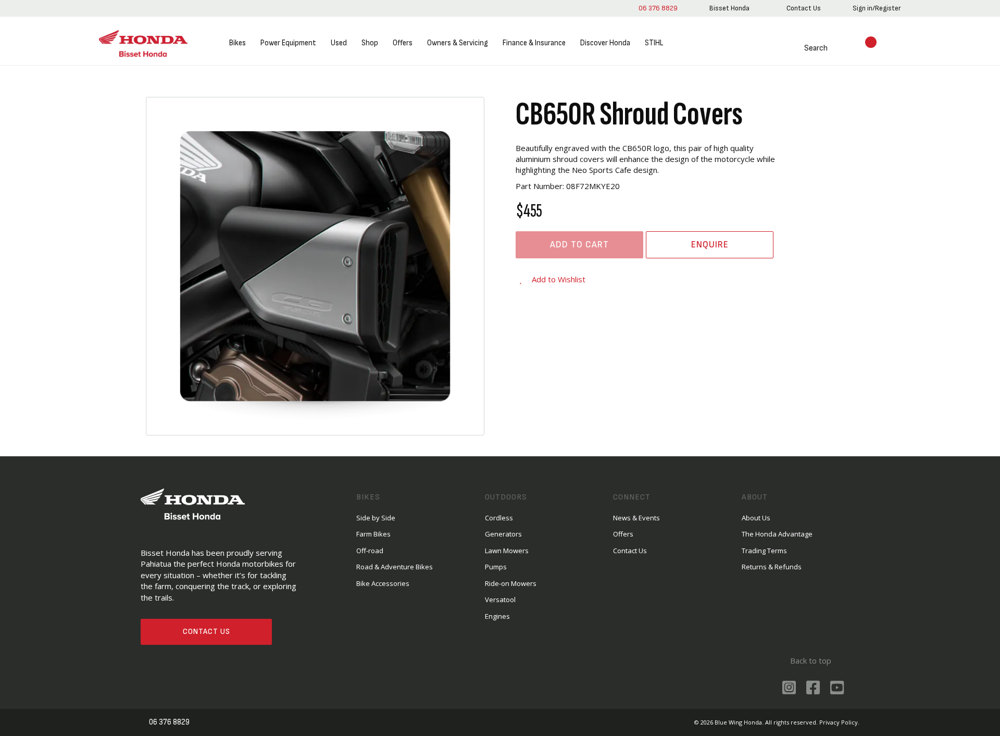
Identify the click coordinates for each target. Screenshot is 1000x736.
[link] (729, 8)
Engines (497, 616)
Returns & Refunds (772, 566)
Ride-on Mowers (510, 583)
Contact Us (206, 632)
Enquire (710, 244)
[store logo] (143, 43)
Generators (503, 534)
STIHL (654, 43)
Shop (369, 43)
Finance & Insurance (534, 43)
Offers (403, 43)
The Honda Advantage (777, 534)
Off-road (369, 550)
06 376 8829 (658, 8)
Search (816, 48)
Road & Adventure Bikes (394, 566)
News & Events (636, 517)
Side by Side (375, 517)
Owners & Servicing (457, 43)
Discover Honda (605, 43)
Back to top (810, 660)
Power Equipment (288, 43)
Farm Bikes (373, 534)
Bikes (237, 43)
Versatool (500, 599)
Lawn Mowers (507, 550)
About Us (756, 517)
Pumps (496, 566)
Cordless (499, 517)
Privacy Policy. (839, 722)
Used (339, 43)
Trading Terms (764, 550)
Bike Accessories (382, 583)
